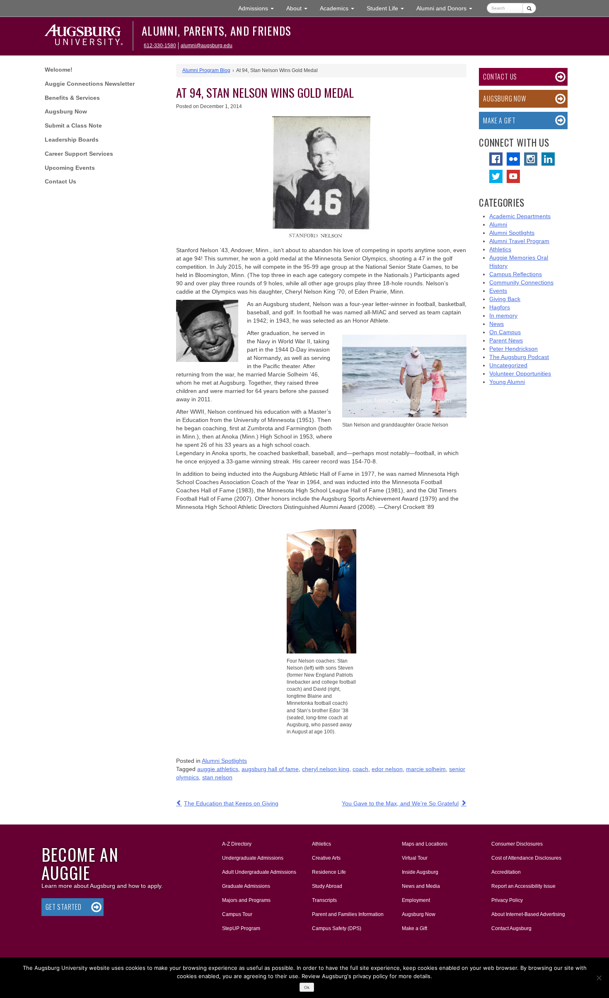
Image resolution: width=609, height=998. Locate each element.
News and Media (421, 886)
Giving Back (504, 299)
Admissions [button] (259, 8)
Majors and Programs (246, 900)
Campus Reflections (515, 274)
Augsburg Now (66, 111)
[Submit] (529, 8)
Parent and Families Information (348, 914)
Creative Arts (326, 858)
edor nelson (387, 769)
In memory (503, 315)
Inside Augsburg (420, 872)
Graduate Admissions (246, 886)
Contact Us (60, 181)
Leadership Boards (72, 139)
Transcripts (324, 900)
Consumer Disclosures (517, 844)
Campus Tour (237, 914)
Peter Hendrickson (513, 348)
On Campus (505, 332)
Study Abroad (327, 886)
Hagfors (499, 307)
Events (498, 290)
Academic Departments (520, 216)
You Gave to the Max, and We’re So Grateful (400, 803)
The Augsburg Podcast (519, 357)
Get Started (64, 907)
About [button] (300, 11)
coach (360, 769)
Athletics (500, 249)
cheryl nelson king (325, 769)
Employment (416, 900)
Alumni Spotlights (224, 760)
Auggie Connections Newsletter (90, 83)
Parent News (506, 340)
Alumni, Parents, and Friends (217, 30)
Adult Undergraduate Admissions (259, 872)
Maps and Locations (424, 844)
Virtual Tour (415, 858)
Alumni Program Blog (206, 70)
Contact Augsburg (511, 928)
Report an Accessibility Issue (523, 886)
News (496, 324)
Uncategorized (508, 365)
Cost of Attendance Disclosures (526, 858)
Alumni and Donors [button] (447, 8)
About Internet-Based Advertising (528, 914)
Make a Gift (499, 120)
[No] (598, 978)
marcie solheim (426, 769)
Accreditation (506, 872)
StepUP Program (241, 928)
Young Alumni (507, 381)
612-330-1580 (160, 45)
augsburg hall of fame (270, 769)
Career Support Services (79, 153)
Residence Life (329, 872)
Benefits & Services (72, 97)
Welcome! (58, 69)
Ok (306, 987)
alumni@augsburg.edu (206, 45)
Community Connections (521, 282)
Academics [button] (340, 8)
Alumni (498, 224)
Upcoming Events (70, 167)
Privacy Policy (507, 900)
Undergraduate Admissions (252, 858)
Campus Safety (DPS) (336, 928)
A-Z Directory (236, 844)
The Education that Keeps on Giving (231, 803)
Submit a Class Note (73, 125)
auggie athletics (217, 769)
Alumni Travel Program (519, 241)
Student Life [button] (388, 8)
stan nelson (217, 777)
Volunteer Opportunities (520, 373)
